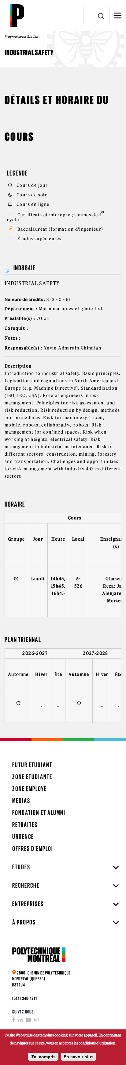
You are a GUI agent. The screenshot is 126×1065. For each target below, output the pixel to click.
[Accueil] (17, 15)
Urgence (23, 836)
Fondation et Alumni (38, 812)
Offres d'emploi (32, 848)
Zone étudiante (32, 776)
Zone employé (29, 788)
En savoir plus (79, 1056)
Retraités (25, 824)
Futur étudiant (32, 764)
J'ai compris (43, 1056)
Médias (21, 800)
